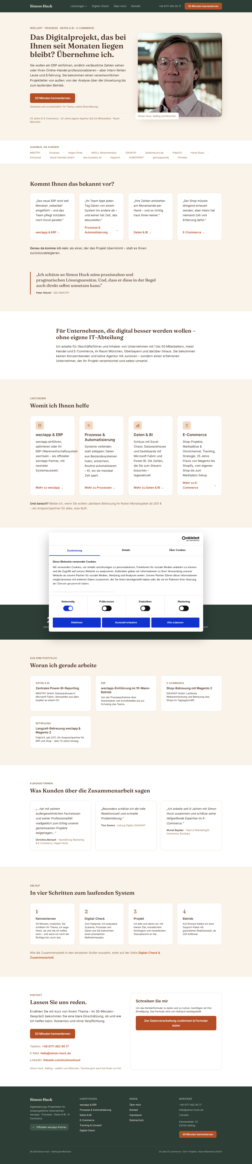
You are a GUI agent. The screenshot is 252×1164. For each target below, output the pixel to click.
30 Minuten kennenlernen (203, 6)
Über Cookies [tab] (177, 550)
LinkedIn (184, 1114)
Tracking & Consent (91, 1125)
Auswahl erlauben (126, 622)
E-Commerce (87, 1120)
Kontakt (135, 6)
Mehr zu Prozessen (100, 487)
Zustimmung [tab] (74, 550)
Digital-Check (100, 6)
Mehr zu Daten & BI (149, 487)
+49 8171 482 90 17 (170, 6)
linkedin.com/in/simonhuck (62, 1060)
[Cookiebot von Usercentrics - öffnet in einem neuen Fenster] (184, 538)
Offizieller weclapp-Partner (51, 1127)
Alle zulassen (175, 622)
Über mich (120, 6)
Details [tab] (126, 550)
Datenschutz (136, 1120)
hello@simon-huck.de (55, 1053)
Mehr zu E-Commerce (199, 485)
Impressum (135, 1114)
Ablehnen (77, 622)
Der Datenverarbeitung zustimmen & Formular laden (176, 1023)
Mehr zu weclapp (49, 487)
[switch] (107, 608)
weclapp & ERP (88, 1104)
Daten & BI (86, 1114)
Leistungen (77, 6)
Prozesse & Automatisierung (95, 1109)
